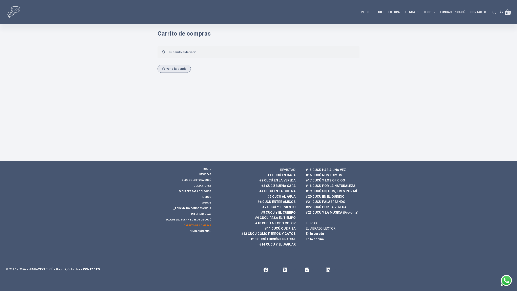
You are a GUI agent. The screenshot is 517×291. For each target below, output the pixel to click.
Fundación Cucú (452, 12)
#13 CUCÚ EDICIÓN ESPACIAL (273, 239)
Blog (427, 12)
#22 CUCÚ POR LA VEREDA (326, 207)
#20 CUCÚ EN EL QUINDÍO (325, 196)
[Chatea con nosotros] (506, 280)
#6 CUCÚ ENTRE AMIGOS (276, 202)
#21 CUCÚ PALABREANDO (325, 202)
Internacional (201, 214)
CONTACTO (91, 269)
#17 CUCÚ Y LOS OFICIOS (325, 180)
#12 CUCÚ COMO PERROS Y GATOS (268, 234)
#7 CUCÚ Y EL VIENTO (279, 207)
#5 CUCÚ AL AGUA (281, 196)
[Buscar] (494, 12)
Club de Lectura (387, 12)
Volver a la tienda (174, 69)
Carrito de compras (197, 225)
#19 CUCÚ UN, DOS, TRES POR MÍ (331, 191)
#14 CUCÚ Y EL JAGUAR (277, 244)
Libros (206, 197)
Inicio (365, 12)
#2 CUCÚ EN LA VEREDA (277, 180)
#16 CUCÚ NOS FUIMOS (324, 175)
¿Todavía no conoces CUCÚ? (192, 208)
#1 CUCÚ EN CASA (281, 175)
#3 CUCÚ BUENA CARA (278, 186)
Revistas (205, 174)
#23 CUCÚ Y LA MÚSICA (324, 212)
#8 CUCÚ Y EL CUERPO (278, 212)
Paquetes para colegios (195, 191)
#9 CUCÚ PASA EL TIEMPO (275, 218)
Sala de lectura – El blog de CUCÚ (188, 219)
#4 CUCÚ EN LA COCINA (277, 191)
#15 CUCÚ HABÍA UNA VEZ (326, 170)
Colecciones (202, 185)
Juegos (206, 202)
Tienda (410, 12)
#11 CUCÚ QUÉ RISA (280, 228)
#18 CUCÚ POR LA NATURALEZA (330, 186)
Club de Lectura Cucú (196, 180)
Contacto (478, 12)
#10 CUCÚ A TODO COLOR (275, 223)
